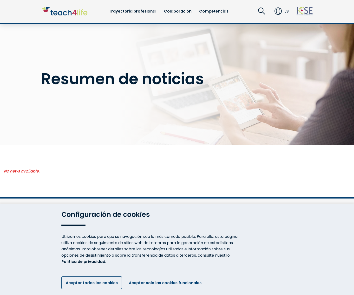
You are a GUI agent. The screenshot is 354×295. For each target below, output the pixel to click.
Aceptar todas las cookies (92, 283)
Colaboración (177, 11)
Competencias (214, 11)
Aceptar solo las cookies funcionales (165, 283)
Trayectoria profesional (132, 11)
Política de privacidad (83, 261)
